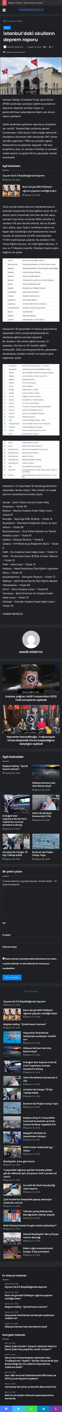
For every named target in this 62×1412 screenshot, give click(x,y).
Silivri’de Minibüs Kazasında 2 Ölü (42, 815)
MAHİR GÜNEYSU (15, 47)
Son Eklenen (31, 991)
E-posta (7, 935)
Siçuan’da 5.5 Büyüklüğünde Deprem (24, 175)
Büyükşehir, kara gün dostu (19, 1161)
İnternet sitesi (10, 947)
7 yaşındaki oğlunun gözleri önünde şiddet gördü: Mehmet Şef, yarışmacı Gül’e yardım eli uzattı (30, 1173)
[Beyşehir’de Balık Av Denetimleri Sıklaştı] (12, 1137)
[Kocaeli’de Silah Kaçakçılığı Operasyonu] (12, 1190)
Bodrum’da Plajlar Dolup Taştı (42, 854)
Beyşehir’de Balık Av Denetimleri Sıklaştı (34, 1135)
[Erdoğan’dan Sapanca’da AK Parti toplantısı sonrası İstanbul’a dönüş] (16, 804)
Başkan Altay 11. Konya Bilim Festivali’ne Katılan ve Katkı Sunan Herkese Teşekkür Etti (39, 1121)
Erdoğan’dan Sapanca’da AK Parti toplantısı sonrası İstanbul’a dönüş (15, 820)
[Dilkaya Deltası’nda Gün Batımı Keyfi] (45, 772)
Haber (20, 21)
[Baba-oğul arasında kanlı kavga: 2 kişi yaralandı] (12, 1253)
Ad (5, 923)
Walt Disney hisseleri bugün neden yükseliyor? (30, 1225)
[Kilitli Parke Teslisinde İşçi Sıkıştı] (12, 1152)
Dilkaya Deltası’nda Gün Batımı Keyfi (43, 784)
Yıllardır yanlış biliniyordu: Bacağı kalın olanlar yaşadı (39, 1213)
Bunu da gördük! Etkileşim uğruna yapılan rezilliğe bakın (40, 1012)
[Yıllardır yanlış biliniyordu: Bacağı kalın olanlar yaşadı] (12, 1216)
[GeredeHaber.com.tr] (31, 9)
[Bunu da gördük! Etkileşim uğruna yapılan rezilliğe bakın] (11, 191)
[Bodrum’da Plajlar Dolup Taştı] (45, 841)
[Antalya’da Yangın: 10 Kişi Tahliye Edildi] (16, 841)
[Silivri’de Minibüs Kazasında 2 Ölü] (45, 802)
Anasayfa (10, 21)
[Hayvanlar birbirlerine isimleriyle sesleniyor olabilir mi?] (12, 1037)
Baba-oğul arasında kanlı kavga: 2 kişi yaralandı (38, 1250)
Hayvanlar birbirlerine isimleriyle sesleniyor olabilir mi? (39, 1036)
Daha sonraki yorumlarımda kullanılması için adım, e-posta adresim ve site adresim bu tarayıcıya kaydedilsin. (30, 963)
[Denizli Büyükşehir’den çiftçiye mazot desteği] (12, 1238)
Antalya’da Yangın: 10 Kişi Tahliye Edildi (15, 854)
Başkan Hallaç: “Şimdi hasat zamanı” (25, 2)
